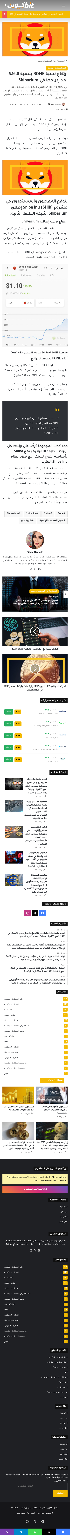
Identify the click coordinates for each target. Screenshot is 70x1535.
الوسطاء (64, 1397)
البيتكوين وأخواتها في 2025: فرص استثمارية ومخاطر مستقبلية (55, 1110)
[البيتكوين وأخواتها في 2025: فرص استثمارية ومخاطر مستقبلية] (52, 1095)
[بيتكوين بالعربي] (21, 5)
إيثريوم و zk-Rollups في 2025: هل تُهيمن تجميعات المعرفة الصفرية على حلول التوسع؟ (52, 1146)
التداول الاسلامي (10, 1047)
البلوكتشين (8, 1036)
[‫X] (35, 1250)
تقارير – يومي (8, 1015)
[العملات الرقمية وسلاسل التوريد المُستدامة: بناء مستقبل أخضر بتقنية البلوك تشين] (18, 1130)
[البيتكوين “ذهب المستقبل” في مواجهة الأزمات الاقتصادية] (18, 1095)
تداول (8, 712)
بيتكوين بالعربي (25, 1508)
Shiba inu (31, 514)
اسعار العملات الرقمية (13, 1031)
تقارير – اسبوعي (10, 1058)
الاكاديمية (7, 1010)
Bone (60, 514)
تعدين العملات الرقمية (13, 1068)
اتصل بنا (64, 1217)
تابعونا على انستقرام (33, 1189)
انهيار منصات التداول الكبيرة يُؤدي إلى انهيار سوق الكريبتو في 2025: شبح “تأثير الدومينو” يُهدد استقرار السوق (36, 602)
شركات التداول (10, 1020)
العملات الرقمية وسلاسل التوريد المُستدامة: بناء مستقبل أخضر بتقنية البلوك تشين (18, 1146)
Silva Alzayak (55, 105)
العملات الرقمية (10, 1004)
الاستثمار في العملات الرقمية (16, 1026)
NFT (5, 1042)
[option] (35, 594)
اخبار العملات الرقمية (47, 61)
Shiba (47, 514)
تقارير (5, 1074)
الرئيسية (62, 61)
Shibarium (13, 514)
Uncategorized (10, 1052)
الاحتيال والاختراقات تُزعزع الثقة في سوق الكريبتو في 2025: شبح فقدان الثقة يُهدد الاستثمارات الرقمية (36, 860)
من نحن (64, 1212)
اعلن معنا (63, 1222)
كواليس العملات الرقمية (14, 1063)
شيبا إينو (26, 521)
